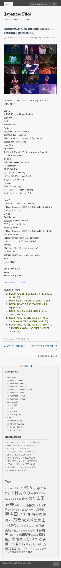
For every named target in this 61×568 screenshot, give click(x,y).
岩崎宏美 (30, 526)
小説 (11, 408)
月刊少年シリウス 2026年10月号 (21, 467)
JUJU (7, 488)
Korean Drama (16, 421)
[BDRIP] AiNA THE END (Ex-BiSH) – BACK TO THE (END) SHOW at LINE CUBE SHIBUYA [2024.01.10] (30, 328)
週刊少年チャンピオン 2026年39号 (22, 461)
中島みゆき (31, 488)
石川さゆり (24, 548)
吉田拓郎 (11, 510)
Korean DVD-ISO (17, 424)
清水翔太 (32, 544)
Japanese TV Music (18, 396)
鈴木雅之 (27, 552)
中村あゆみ (20, 493)
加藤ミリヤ (20, 505)
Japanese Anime (17, 380)
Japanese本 (12, 402)
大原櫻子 (39, 509)
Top (57, 564)
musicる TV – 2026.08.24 (18, 449)
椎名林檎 (34, 535)
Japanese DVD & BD (47, 38)
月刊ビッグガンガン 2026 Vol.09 (21, 464)
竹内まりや (38, 548)
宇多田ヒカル (18, 514)
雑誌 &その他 (15, 415)
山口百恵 (21, 526)
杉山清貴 (27, 530)
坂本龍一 (29, 509)
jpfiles (18, 38)
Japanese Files (17, 14)
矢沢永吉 (11, 548)
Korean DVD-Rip (17, 427)
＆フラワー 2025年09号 (15, 346)
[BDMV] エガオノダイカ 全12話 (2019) (23, 442)
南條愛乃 (32, 505)
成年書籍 (13, 411)
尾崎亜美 (33, 520)
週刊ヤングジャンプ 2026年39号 (21, 458)
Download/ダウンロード (14, 282)
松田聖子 (25, 534)
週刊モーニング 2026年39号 (19, 455)
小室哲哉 (17, 520)
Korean (10, 418)
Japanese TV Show (18, 399)
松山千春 (14, 534)
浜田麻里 (23, 544)
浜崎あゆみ (36, 539)
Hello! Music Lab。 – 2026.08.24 (21, 445)
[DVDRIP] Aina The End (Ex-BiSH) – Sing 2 (29, 301)
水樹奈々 (19, 539)
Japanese (11, 377)
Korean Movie (16, 430)
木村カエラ (17, 530)
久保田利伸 (15, 499)
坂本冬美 (19, 509)
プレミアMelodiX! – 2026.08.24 (20, 452)
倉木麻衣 (28, 499)
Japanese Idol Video (18, 386)
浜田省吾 (12, 544)
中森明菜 (36, 493)
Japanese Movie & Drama (21, 390)
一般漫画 (13, 405)
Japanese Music (17, 393)
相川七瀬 (42, 544)
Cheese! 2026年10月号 (17, 470)
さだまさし (15, 488)
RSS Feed (27, 366)
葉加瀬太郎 (17, 552)
